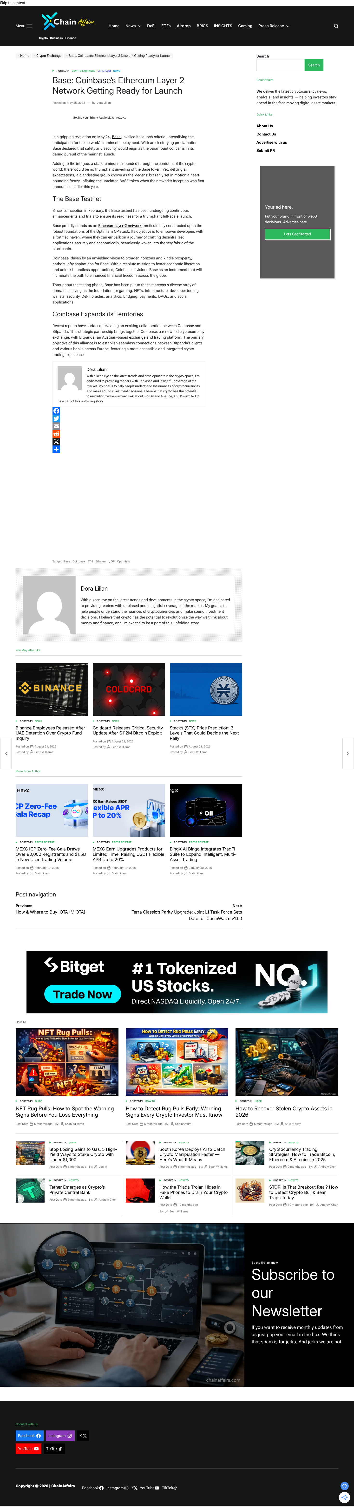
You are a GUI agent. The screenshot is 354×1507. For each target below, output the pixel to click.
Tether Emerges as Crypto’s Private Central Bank (77, 1190)
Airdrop (184, 25)
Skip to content (12, 2)
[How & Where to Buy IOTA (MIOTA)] (6, 753)
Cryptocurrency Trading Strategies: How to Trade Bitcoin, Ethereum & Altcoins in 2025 (302, 1154)
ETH (90, 561)
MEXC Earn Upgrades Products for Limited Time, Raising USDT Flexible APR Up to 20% (128, 854)
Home (114, 25)
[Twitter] (128, 418)
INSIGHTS (223, 25)
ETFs (166, 25)
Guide (38, 1101)
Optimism (123, 561)
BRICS (202, 25)
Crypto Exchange (83, 71)
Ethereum (104, 71)
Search (262, 56)
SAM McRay (293, 1124)
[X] (128, 441)
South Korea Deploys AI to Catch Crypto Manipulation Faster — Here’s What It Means (192, 1154)
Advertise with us (271, 142)
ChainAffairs (183, 1124)
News (130, 25)
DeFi (151, 25)
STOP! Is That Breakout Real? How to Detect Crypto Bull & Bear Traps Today (303, 1192)
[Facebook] (128, 411)
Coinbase (78, 561)
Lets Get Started (297, 234)
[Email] (128, 426)
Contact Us (266, 134)
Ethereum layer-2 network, (120, 225)
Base (116, 137)
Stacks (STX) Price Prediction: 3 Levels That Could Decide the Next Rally (204, 733)
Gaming (245, 25)
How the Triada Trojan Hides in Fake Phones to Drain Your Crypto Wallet (193, 1192)
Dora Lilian (104, 102)
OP (113, 561)
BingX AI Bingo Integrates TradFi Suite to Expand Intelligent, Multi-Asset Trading (203, 854)
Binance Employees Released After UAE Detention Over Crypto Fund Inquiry (50, 733)
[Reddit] (128, 434)
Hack (258, 1101)
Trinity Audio (98, 117)
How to (150, 1101)
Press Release (271, 25)
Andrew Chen (327, 1166)
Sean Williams (43, 752)
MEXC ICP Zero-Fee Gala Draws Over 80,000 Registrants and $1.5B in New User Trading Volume (51, 854)
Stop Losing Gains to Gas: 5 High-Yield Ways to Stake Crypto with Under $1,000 (83, 1154)
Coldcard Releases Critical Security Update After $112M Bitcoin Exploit (128, 730)
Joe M (103, 1166)
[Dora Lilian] (49, 605)
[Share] (128, 449)
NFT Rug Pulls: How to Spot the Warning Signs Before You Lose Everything (65, 1111)
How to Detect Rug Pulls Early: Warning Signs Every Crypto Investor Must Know (174, 1111)
